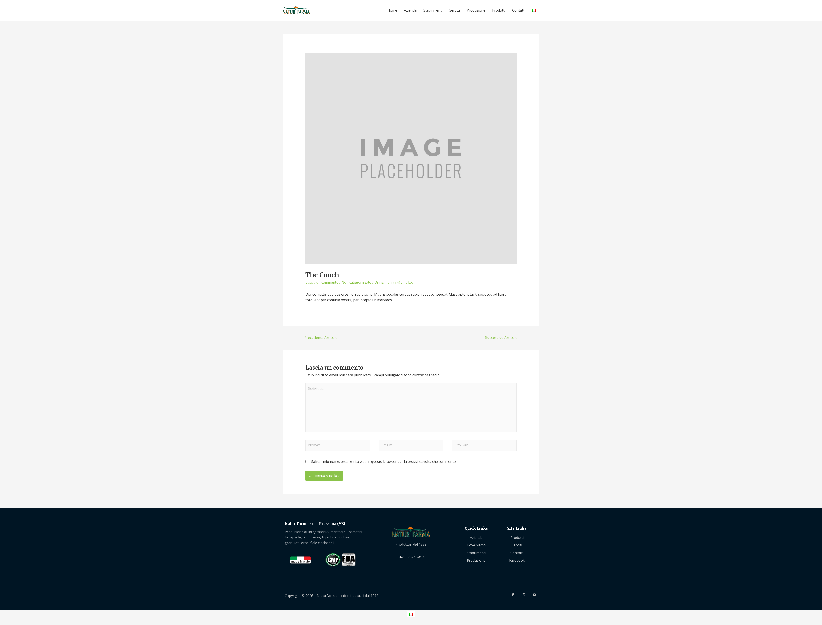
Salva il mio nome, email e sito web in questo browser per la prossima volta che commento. (383, 461)
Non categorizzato (356, 282)
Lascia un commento (321, 282)
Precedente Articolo (319, 337)
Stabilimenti (432, 10)
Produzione (476, 10)
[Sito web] (484, 446)
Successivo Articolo (503, 337)
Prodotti (498, 10)
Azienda (410, 10)
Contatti (518, 10)
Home (392, 10)
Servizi (454, 10)
